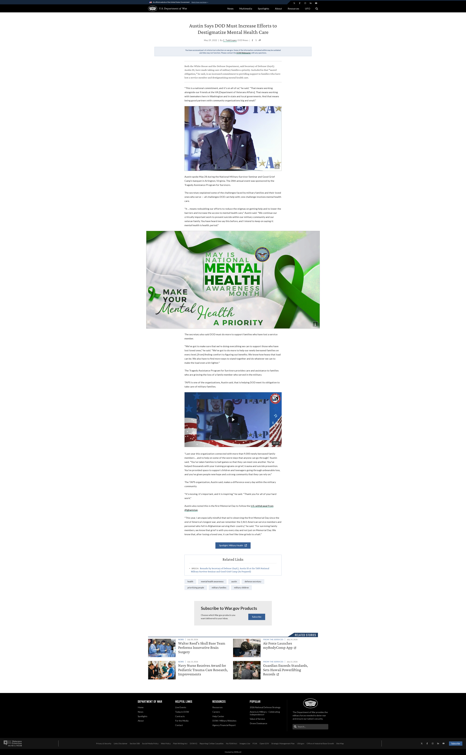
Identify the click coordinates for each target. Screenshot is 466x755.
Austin (234, 581)
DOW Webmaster (243, 53)
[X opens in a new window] (294, 3)
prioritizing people (195, 587)
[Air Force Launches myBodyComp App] (274, 647)
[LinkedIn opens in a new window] (310, 3)
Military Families (219, 587)
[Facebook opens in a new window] (300, 3)
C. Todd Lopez (230, 40)
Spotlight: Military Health (231, 545)
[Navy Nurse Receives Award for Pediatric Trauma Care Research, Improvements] (189, 669)
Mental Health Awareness (212, 581)
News (230, 8)
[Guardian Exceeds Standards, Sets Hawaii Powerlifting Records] (274, 669)
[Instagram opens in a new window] (305, 3)
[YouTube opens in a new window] (316, 3)
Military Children (241, 587)
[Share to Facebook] (252, 40)
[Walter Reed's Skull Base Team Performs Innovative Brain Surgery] (189, 647)
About (278, 8)
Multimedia (245, 8)
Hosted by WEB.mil (233, 752)
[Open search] (316, 8)
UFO (307, 8)
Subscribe (256, 616)
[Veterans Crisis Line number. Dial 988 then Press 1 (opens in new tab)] (13, 743)
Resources (293, 8)
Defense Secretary (253, 581)
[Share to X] (256, 40)
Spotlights (263, 8)
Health (190, 581)
